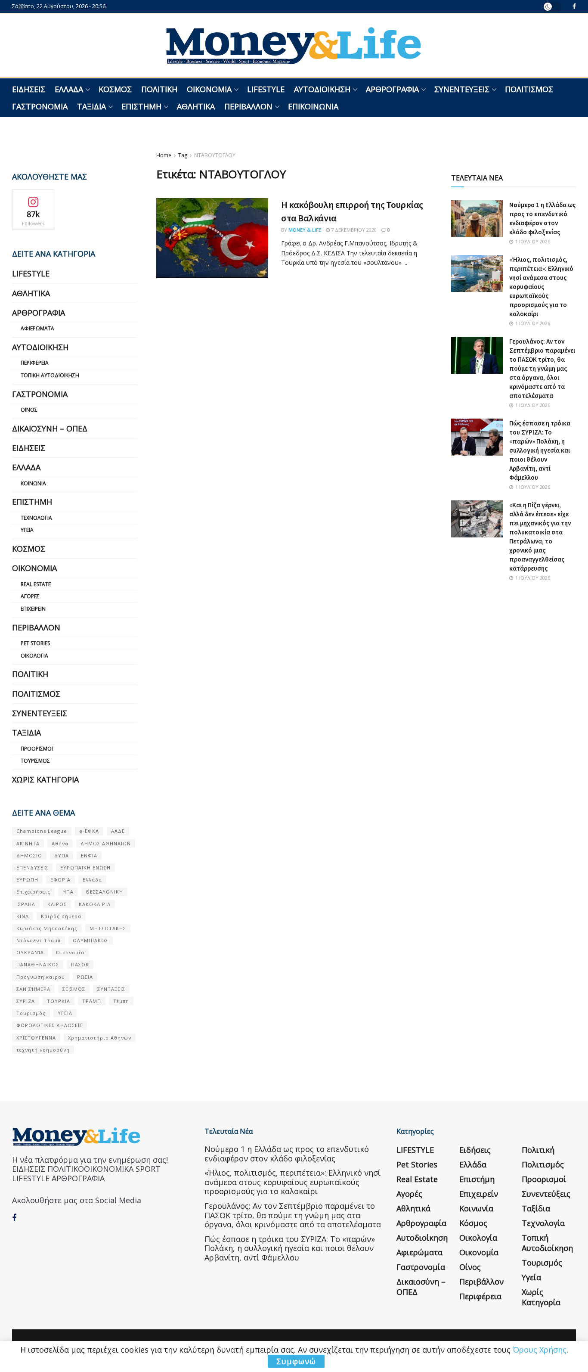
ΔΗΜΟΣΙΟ (29, 855)
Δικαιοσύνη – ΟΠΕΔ (49, 428)
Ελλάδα (69, 89)
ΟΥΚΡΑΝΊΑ (30, 952)
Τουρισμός (35, 760)
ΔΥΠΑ (61, 855)
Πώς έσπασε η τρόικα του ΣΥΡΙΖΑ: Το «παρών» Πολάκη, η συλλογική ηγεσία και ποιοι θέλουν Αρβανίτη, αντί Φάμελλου (539, 450)
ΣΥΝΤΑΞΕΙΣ (111, 989)
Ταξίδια (91, 106)
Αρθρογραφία (392, 89)
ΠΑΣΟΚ (80, 964)
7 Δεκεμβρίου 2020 (353, 230)
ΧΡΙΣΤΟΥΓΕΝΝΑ (36, 1037)
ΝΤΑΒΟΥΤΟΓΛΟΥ (214, 155)
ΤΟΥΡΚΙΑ (58, 1001)
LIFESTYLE (266, 89)
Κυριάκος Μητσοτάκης (46, 928)
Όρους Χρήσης (539, 1349)
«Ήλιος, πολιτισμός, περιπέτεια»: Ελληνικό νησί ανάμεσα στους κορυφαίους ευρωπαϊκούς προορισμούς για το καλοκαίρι (541, 286)
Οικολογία (34, 655)
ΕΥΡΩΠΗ (27, 879)
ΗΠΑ (68, 891)
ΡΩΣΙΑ (85, 977)
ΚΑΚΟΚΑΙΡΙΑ (95, 904)
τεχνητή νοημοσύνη (43, 1049)
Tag (182, 155)
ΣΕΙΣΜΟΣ (73, 989)
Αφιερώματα (37, 328)
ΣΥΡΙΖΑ (25, 1001)
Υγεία (27, 530)
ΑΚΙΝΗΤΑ (28, 843)
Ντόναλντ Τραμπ (38, 940)
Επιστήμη (141, 106)
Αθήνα (60, 843)
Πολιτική (159, 89)
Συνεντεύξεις (461, 89)
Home (163, 155)
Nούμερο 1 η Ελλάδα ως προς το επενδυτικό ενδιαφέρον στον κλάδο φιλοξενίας (286, 1154)
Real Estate (36, 584)
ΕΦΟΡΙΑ (60, 879)
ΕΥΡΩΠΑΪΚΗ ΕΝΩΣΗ (85, 867)
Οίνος (29, 409)
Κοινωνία (33, 483)
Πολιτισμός (529, 89)
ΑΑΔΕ (118, 831)
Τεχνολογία (36, 517)
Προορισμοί (37, 748)
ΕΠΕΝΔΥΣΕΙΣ (32, 867)
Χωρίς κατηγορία (45, 779)
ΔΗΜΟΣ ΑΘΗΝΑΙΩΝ (105, 843)
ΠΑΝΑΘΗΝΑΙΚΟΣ (37, 964)
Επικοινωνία (313, 106)
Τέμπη (121, 1001)
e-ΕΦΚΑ (89, 831)
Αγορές (30, 596)
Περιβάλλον (248, 106)
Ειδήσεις (28, 89)
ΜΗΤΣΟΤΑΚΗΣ (108, 928)
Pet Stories (35, 643)
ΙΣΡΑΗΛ (25, 904)
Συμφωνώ (296, 1361)
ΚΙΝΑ (22, 916)
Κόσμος (115, 89)
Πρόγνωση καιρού (40, 977)
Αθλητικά (196, 106)
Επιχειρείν (33, 608)
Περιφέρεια (35, 362)
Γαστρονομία (40, 106)
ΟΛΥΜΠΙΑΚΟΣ (90, 940)
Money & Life (304, 230)
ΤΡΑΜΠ (91, 1001)
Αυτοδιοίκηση (322, 89)
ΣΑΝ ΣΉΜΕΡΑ (33, 989)
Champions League (41, 831)
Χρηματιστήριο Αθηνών (99, 1037)
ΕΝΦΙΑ (89, 855)
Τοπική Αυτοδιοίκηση (50, 375)
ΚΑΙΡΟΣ (57, 904)
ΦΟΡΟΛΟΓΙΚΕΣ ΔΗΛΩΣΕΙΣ (49, 1025)
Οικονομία (209, 89)
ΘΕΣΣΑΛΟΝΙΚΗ (104, 891)
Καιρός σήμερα (61, 916)
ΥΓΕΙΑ (65, 1013)
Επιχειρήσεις (33, 891)
